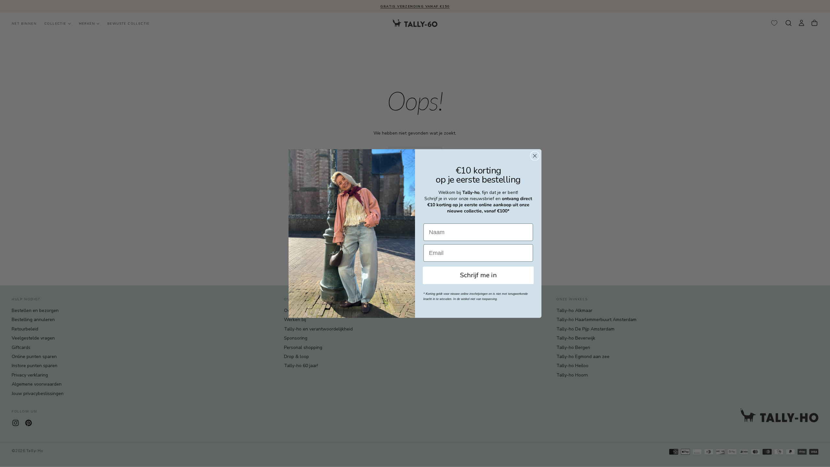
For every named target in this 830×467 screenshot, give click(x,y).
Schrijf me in (478, 275)
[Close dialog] (535, 156)
